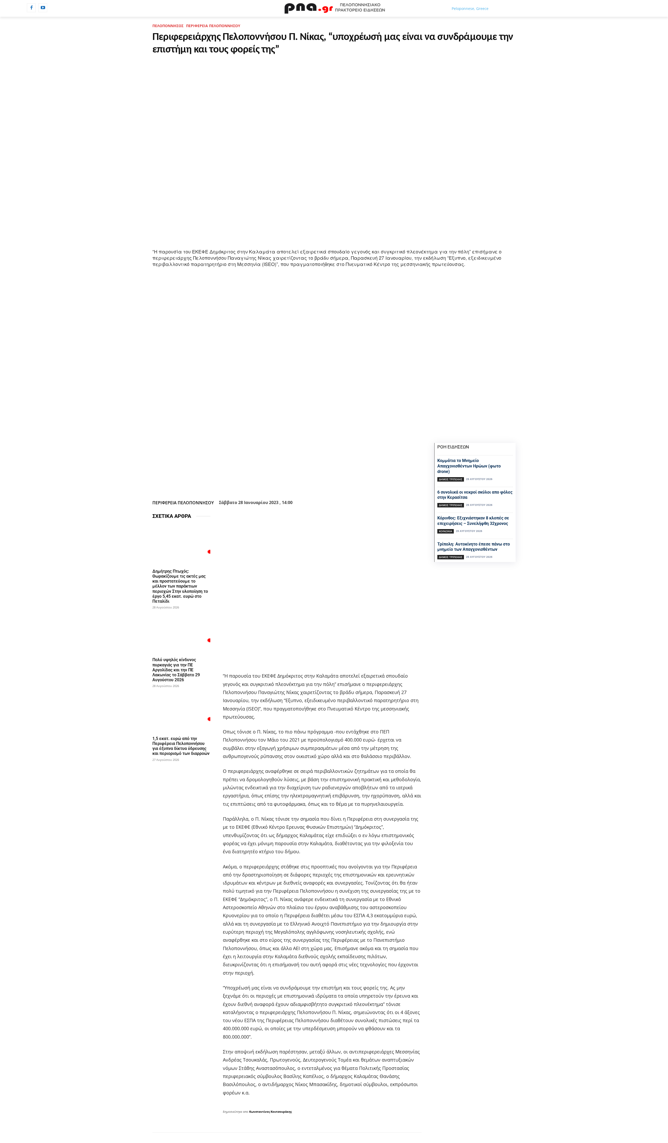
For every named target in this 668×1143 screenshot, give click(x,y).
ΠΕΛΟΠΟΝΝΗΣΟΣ (167, 25)
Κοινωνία (445, 531)
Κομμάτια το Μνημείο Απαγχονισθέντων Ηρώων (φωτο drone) (469, 466)
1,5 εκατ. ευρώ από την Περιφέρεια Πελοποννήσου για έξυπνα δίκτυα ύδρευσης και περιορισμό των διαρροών (181, 746)
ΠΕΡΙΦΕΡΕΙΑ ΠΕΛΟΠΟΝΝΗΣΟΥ (213, 25)
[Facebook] (31, 7)
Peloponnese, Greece (470, 8)
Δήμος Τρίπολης (450, 479)
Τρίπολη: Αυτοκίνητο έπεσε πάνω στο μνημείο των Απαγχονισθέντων (473, 547)
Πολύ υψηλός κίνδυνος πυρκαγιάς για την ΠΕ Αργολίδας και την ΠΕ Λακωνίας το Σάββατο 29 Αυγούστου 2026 (176, 669)
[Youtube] (42, 7)
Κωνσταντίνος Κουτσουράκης (270, 1112)
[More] (315, 485)
